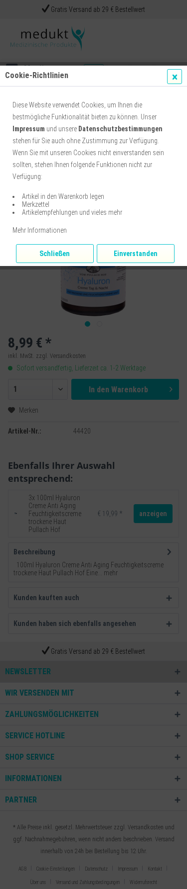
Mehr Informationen (39, 230)
